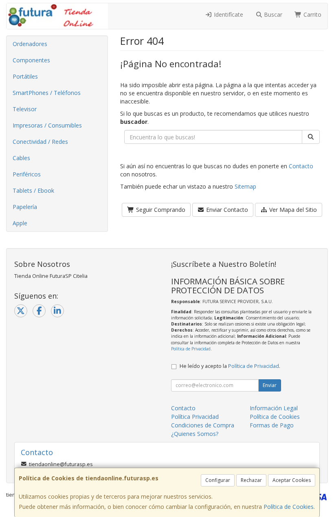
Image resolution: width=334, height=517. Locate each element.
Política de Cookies (289, 506)
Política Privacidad (195, 416)
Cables (21, 158)
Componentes (31, 60)
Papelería (25, 207)
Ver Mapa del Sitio (292, 209)
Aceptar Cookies (291, 480)
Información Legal (274, 408)
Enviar (270, 385)
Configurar (217, 480)
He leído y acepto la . (230, 366)
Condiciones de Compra (202, 425)
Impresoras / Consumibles (47, 125)
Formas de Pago (272, 425)
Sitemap (245, 186)
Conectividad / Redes (40, 141)
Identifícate (227, 14)
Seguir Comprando (159, 209)
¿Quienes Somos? (194, 434)
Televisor (25, 109)
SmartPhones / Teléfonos (47, 93)
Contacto (301, 166)
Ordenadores (30, 44)
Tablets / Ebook (33, 190)
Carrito (311, 14)
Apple (20, 223)
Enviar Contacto (226, 209)
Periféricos (27, 174)
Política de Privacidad (191, 349)
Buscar (272, 14)
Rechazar (251, 480)
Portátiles (25, 76)
